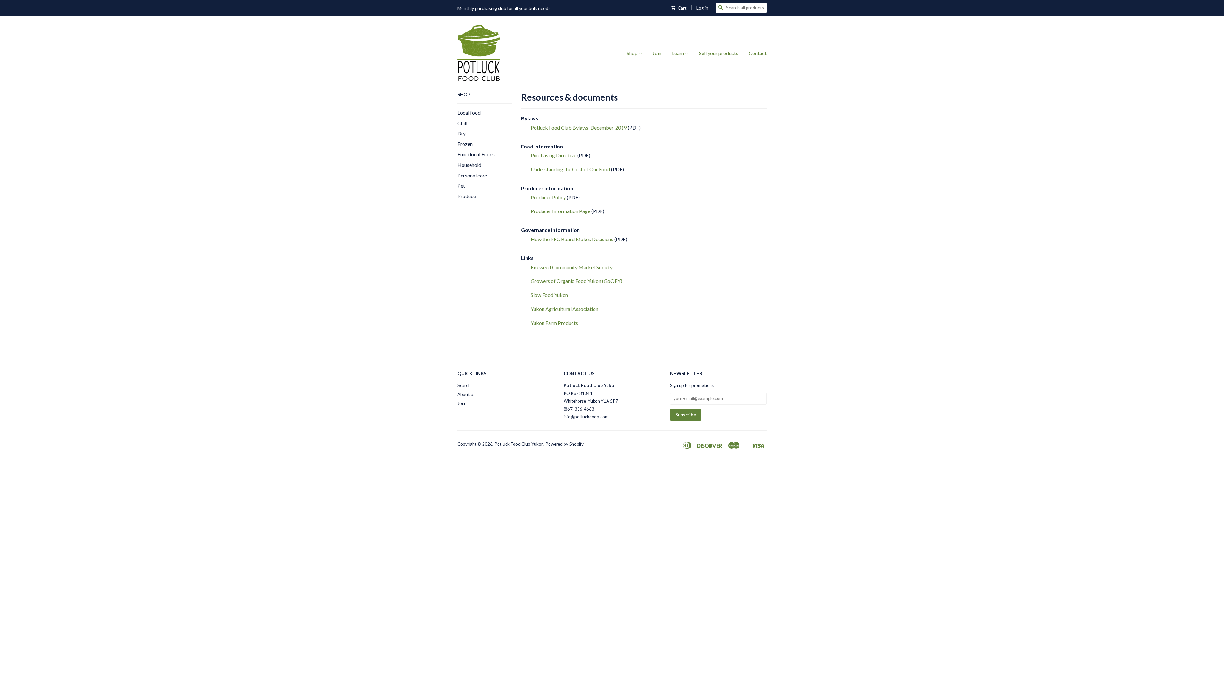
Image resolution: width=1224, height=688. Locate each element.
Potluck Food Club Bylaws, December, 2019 (579, 128)
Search (463, 385)
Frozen (465, 144)
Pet (461, 186)
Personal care (472, 175)
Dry (461, 133)
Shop (632, 53)
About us (466, 394)
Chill (462, 123)
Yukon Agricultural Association (564, 309)
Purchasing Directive (553, 155)
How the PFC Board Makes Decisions (572, 239)
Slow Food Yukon (549, 295)
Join (656, 53)
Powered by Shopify (564, 444)
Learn (678, 53)
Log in (702, 8)
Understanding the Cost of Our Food (570, 169)
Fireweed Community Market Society (572, 267)
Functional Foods (476, 154)
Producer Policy (548, 197)
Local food (469, 113)
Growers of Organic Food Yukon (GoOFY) (576, 281)
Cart (682, 8)
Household (469, 165)
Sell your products (718, 53)
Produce (466, 196)
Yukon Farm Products (554, 323)
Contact (758, 53)
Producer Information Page (560, 211)
